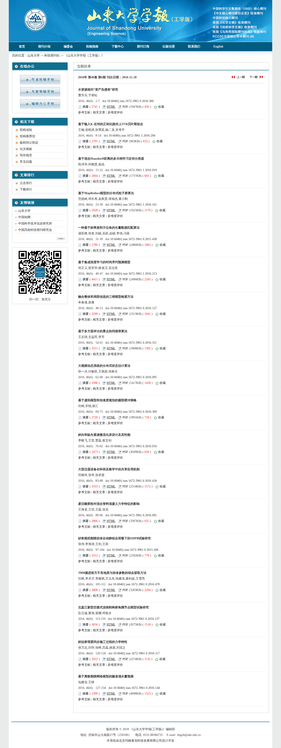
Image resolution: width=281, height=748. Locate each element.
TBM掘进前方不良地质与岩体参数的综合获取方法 (112, 573)
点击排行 (26, 183)
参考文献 (84, 112)
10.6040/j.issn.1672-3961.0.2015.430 (133, 239)
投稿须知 (26, 129)
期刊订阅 (143, 46)
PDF (125, 106)
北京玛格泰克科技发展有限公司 (140, 740)
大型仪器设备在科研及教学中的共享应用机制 (109, 469)
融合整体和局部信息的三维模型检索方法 (105, 296)
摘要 (86, 106)
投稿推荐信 (27, 136)
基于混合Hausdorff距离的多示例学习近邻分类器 (111, 158)
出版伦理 (168, 46)
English (218, 46)
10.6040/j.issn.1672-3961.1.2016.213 (133, 273)
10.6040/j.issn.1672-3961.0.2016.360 (130, 101)
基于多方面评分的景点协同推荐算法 (102, 331)
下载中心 (118, 46)
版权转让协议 (29, 142)
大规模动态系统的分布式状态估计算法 (104, 365)
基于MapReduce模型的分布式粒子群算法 (106, 193)
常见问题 (26, 161)
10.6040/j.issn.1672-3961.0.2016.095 (133, 377)
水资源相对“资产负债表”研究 (98, 89)
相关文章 (99, 112)
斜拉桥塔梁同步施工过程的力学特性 (102, 642)
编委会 (68, 46)
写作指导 (26, 155)
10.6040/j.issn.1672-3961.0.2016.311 (133, 342)
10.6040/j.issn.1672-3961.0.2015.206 (135, 549)
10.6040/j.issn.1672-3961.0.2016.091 (133, 515)
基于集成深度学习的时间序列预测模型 (104, 262)
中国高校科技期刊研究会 (35, 230)
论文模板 (26, 149)
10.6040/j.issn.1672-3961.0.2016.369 (133, 411)
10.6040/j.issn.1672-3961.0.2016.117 (136, 653)
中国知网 (24, 217)
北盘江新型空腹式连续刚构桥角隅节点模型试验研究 (113, 607)
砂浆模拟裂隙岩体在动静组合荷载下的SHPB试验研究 (114, 538)
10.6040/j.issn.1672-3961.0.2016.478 (136, 584)
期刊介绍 (44, 46)
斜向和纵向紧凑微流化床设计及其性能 (104, 434)
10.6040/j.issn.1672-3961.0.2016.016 (133, 446)
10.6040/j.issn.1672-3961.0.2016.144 (136, 688)
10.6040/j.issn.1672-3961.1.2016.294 (132, 135)
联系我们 (194, 46)
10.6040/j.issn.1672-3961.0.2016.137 (136, 618)
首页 (22, 46)
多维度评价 (115, 112)
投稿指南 (92, 46)
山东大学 (33, 55)
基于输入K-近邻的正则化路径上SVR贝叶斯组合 (110, 124)
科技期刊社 (52, 55)
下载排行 (26, 189)
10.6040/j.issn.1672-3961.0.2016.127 (133, 308)
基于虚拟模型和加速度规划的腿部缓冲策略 (107, 400)
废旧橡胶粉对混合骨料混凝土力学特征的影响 (109, 503)
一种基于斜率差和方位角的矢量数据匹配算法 (109, 227)
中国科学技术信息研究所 (35, 223)
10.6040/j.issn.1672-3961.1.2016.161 (133, 204)
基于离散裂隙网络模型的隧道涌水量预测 (105, 676)
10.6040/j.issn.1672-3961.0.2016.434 (133, 480)
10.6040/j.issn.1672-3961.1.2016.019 (133, 170)
